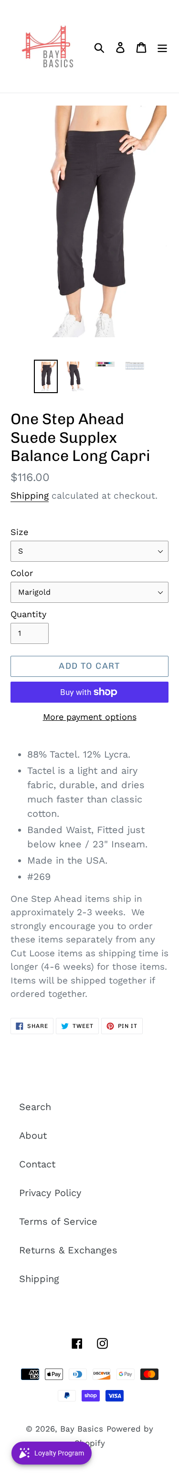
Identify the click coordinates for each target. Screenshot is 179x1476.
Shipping (30, 495)
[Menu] (162, 46)
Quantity (28, 614)
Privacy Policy (50, 1192)
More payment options (90, 717)
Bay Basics (81, 1428)
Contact (37, 1164)
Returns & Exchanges (68, 1250)
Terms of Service (58, 1221)
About (33, 1135)
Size (19, 532)
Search (35, 1106)
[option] (46, 376)
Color (22, 573)
